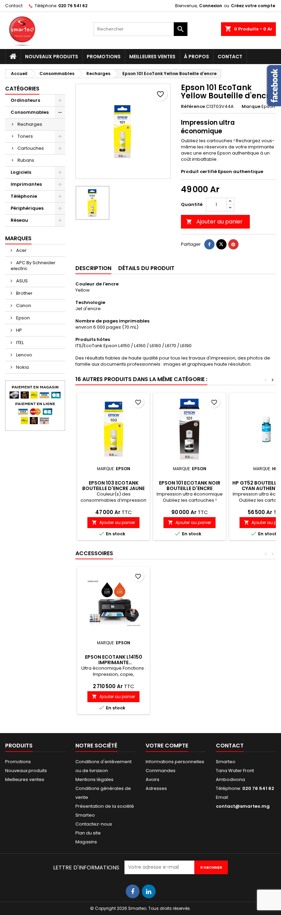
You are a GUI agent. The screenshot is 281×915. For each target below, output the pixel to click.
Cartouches (30, 148)
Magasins (86, 842)
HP (18, 330)
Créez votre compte (253, 6)
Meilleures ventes (152, 56)
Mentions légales (94, 779)
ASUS (21, 281)
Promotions (104, 56)
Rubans (25, 160)
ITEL (19, 342)
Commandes (160, 770)
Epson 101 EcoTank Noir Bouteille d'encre (189, 485)
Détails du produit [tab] (146, 268)
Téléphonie (24, 196)
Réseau (19, 220)
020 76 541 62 (72, 6)
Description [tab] (93, 268)
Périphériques (27, 208)
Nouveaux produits (51, 56)
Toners (25, 136)
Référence (193, 106)
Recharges (29, 124)
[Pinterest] (233, 244)
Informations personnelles (175, 761)
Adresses (156, 788)
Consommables (30, 112)
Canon (23, 305)
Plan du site (88, 833)
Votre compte (167, 745)
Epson (22, 318)
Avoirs (152, 779)
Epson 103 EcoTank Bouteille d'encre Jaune (113, 485)
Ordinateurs (25, 100)
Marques (18, 238)
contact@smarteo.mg (243, 806)
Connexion (210, 6)
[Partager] (209, 244)
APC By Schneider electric (33, 265)
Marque (251, 106)
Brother (24, 293)
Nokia (22, 367)
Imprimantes (26, 184)
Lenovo (23, 355)
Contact (14, 6)
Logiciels (21, 172)
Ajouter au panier (214, 221)
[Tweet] (221, 244)
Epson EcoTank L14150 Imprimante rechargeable (113, 662)
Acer (21, 250)
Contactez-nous (93, 824)
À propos (196, 56)
